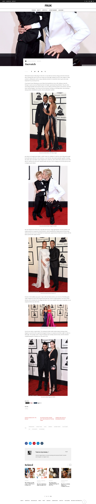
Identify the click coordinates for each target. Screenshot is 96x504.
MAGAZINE (61, 10)
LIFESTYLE (44, 10)
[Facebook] (84, 1)
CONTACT (14, 1)
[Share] (31, 71)
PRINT (44, 500)
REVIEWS (39, 482)
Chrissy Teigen (39, 426)
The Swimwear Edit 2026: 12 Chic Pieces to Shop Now (29, 484)
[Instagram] (88, 1)
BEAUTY (39, 10)
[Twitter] (86, 1)
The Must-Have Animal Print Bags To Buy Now (54, 484)
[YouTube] (91, 1)
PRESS (39, 500)
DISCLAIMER (67, 500)
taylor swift (35, 429)
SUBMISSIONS (55, 500)
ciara (45, 426)
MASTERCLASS (34, 500)
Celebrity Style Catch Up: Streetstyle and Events (60, 418)
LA (29, 429)
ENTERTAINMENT (53, 10)
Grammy (50, 426)
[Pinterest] (89, 1)
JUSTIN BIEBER (65, 426)
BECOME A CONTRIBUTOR (76, 500)
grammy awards (57, 426)
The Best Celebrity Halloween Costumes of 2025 (65, 485)
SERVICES (48, 500)
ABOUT (3, 1)
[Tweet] (34, 71)
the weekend (42, 429)
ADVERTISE (8, 1)
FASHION (34, 10)
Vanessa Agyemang (31, 61)
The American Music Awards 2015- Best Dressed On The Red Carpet (47, 419)
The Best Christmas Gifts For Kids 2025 (41, 484)
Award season (31, 426)
